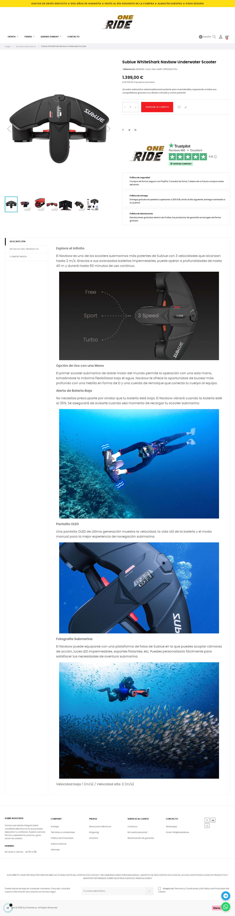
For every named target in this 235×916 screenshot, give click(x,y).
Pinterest (136, 130)
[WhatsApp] (225, 906)
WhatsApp (171, 827)
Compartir (124, 130)
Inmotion (93, 838)
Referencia (129, 69)
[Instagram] (207, 826)
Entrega (55, 827)
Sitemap (55, 850)
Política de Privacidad (62, 838)
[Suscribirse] (149, 891)
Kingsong (94, 832)
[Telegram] (225, 895)
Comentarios (18, 257)
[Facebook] (207, 820)
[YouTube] (213, 820)
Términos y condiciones (63, 832)
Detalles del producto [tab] (24, 249)
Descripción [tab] (18, 242)
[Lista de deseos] (179, 107)
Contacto (132, 827)
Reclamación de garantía (141, 838)
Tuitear (130, 130)
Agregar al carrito (157, 107)
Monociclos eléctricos (100, 827)
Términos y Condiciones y (187, 889)
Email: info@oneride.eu (177, 832)
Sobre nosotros (58, 844)
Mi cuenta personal (137, 832)
